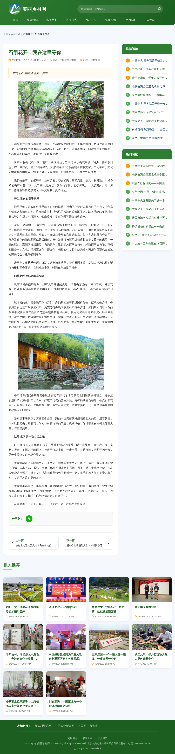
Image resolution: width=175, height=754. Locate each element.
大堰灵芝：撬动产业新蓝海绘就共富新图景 (149, 209)
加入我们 (102, 738)
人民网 (82, 726)
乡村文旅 (16, 34)
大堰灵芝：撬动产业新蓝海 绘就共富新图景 (148, 121)
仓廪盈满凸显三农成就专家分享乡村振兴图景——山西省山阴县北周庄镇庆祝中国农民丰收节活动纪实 (149, 175)
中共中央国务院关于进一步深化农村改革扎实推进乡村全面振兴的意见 (149, 201)
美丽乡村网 (34, 9)
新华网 (94, 726)
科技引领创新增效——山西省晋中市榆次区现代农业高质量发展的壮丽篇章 (149, 226)
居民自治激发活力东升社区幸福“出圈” (149, 218)
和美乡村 (51, 20)
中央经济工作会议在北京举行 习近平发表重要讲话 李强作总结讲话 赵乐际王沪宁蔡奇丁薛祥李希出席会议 (149, 69)
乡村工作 (90, 20)
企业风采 (129, 20)
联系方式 (87, 738)
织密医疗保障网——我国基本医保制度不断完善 (149, 95)
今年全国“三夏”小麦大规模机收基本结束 (149, 192)
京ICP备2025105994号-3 (87, 748)
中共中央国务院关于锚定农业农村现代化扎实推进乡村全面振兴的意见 (149, 166)
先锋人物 (110, 20)
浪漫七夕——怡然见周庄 (64, 607)
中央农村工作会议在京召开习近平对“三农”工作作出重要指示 (149, 244)
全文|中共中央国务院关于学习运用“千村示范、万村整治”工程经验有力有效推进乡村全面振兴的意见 (149, 235)
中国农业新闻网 (64, 726)
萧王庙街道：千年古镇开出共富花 (149, 78)
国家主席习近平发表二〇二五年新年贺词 (149, 112)
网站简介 (72, 738)
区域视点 (71, 20)
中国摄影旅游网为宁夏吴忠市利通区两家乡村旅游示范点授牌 (65, 658)
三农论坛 (149, 20)
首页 (15, 20)
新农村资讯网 (43, 726)
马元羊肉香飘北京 (146, 607)
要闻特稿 (32, 20)
